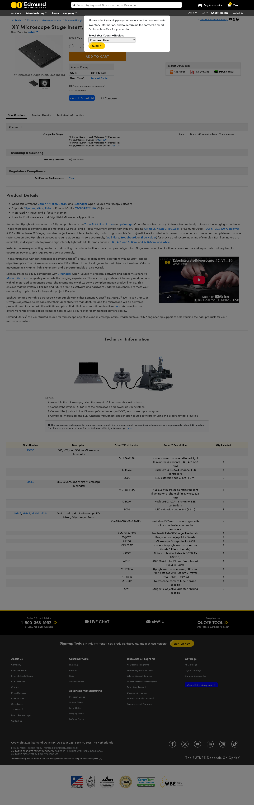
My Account (212, 5)
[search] (126, 5)
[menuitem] (20, 13)
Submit (96, 45)
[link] (234, 2)
